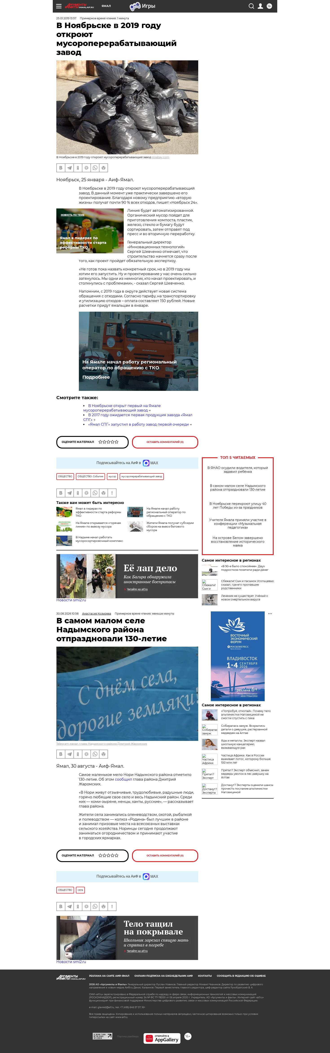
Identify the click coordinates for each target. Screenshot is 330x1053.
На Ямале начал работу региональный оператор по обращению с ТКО (129, 364)
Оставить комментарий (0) (165, 442)
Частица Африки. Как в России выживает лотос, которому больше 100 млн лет (246, 759)
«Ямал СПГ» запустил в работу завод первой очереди (138, 424)
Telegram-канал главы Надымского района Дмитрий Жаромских (101, 743)
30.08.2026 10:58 (67, 613)
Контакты (205, 975)
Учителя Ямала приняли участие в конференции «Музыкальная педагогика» (237, 524)
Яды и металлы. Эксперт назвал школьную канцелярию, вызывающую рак (243, 744)
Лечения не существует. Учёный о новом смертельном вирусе (244, 597)
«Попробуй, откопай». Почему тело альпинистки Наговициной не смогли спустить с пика (246, 714)
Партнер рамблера (128, 1036)
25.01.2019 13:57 (66, 18)
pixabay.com (160, 157)
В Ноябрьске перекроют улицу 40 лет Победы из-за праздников (237, 506)
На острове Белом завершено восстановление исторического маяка (237, 541)
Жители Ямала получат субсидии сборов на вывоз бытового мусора (170, 526)
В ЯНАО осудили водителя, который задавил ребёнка (237, 470)
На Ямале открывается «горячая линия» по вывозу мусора (98, 524)
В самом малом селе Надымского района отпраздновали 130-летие (238, 488)
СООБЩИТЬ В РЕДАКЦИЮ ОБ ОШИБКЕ (241, 975)
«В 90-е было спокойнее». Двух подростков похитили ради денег (244, 568)
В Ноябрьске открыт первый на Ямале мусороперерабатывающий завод (122, 408)
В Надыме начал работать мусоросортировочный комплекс (99, 539)
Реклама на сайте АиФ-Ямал (109, 975)
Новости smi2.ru (71, 600)
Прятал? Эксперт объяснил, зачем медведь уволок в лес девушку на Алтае (245, 773)
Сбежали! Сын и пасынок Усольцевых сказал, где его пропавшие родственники (247, 584)
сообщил (124, 779)
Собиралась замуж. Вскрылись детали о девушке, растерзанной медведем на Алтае (244, 729)
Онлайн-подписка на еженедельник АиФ (163, 975)
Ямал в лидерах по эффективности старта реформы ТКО (98, 512)
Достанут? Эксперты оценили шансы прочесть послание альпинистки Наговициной (247, 788)
